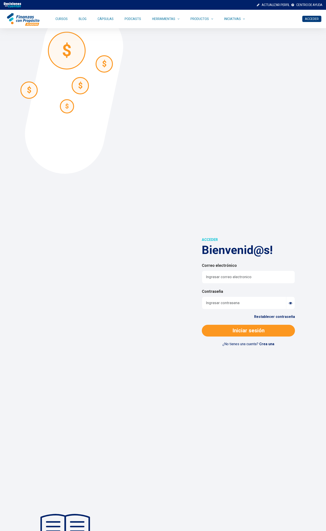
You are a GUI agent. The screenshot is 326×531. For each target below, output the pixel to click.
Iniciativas (232, 19)
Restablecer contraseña (274, 317)
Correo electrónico (219, 265)
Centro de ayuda (309, 5)
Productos (199, 19)
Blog (82, 19)
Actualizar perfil (275, 5)
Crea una (266, 344)
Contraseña (212, 291)
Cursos (61, 19)
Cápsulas (106, 19)
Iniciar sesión (248, 330)
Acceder (312, 19)
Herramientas (163, 19)
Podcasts (133, 19)
